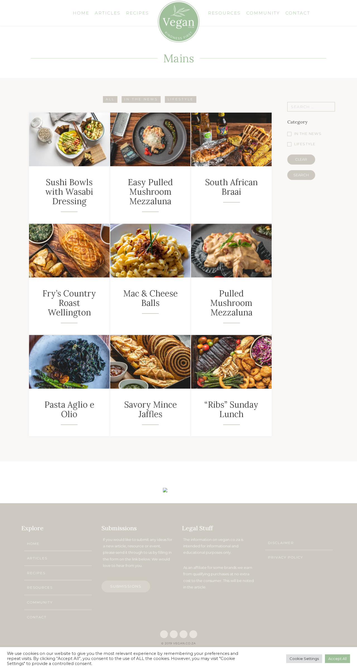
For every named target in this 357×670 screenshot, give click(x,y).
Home (33, 543)
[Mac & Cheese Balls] (150, 250)
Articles (37, 558)
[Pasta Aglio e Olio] (69, 361)
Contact (37, 617)
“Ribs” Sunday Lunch (231, 409)
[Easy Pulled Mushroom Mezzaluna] (150, 139)
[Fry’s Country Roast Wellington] (69, 250)
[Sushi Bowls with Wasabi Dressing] (69, 139)
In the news (141, 99)
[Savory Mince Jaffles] (150, 361)
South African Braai (231, 187)
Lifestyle (181, 99)
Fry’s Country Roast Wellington (69, 303)
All (110, 99)
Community (40, 602)
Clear (301, 159)
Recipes (36, 573)
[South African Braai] (231, 139)
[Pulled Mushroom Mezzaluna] (231, 250)
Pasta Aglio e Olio (69, 409)
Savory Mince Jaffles (150, 409)
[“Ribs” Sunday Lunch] (231, 361)
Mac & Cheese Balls (150, 298)
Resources (40, 587)
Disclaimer (281, 543)
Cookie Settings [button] (304, 658)
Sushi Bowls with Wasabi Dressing (69, 191)
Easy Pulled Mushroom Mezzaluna (150, 191)
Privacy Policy (285, 557)
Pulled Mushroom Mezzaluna (231, 303)
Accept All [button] (337, 658)
